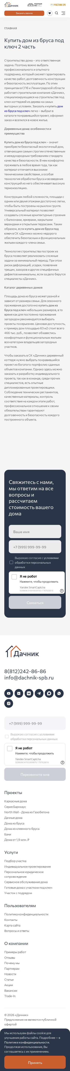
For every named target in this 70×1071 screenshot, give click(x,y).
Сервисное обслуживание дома (26, 882)
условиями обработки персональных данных (37, 562)
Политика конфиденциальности (26, 914)
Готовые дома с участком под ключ (28, 887)
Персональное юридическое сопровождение (23, 874)
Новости (10, 974)
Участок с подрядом (18, 893)
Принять (35, 1062)
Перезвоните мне (35, 774)
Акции (8, 985)
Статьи (9, 979)
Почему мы (12, 963)
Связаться (35, 602)
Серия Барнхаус (15, 806)
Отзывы (9, 957)
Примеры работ (15, 952)
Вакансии (10, 990)
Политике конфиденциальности (26, 1042)
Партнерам (11, 968)
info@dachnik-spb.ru (29, 677)
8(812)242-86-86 (25, 671)
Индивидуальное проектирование (27, 866)
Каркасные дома (15, 801)
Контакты (10, 919)
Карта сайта (12, 925)
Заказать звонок (24, 13)
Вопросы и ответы (16, 930)
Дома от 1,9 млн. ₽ (16, 839)
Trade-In (9, 996)
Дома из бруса (14, 823)
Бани (7, 834)
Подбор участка (15, 860)
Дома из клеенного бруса (21, 828)
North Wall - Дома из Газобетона (26, 812)
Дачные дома (13, 817)
